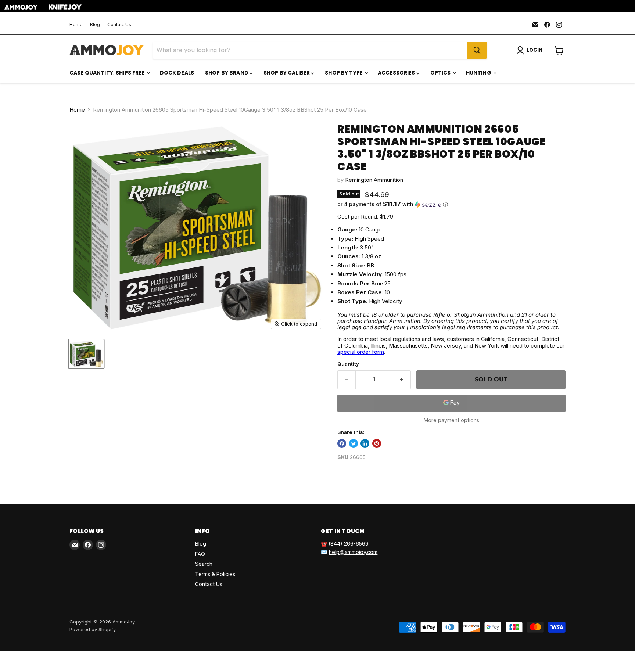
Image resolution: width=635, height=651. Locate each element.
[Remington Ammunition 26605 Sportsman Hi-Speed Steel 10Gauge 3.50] (86, 353)
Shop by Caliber (287, 72)
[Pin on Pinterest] (376, 443)
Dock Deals (177, 72)
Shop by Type (344, 72)
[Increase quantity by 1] (402, 379)
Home (76, 24)
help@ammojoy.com (353, 552)
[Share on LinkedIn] (364, 443)
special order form (360, 351)
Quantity (348, 364)
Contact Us (119, 24)
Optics (441, 72)
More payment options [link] (451, 420)
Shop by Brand (227, 72)
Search (203, 564)
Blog (95, 24)
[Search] (477, 50)
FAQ (200, 554)
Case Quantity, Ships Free (107, 72)
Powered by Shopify (92, 629)
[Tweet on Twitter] (353, 443)
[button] (451, 204)
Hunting (479, 72)
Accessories (397, 72)
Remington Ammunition (374, 179)
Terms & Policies (215, 574)
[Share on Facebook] (341, 443)
